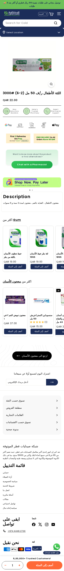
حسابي (6, 472)
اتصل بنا (6, 490)
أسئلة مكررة (8, 494)
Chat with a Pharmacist (32, 164)
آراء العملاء (7, 477)
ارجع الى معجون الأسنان (34, 356)
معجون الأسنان (12, 281)
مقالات (5, 499)
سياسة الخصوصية (10, 481)
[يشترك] (52, 382)
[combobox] (32, 23)
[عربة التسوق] (51, 14)
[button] (37, 322)
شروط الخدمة (8, 485)
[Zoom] (51, 84)
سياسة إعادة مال (10, 508)
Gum (17, 220)
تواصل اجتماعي (9, 503)
